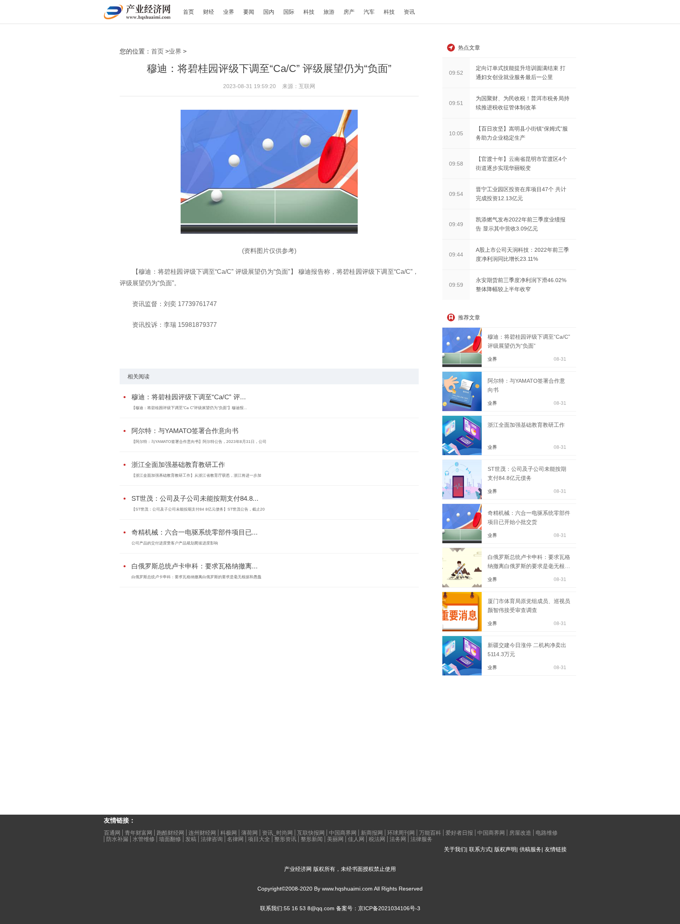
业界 (228, 12)
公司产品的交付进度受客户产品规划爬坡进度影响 (174, 543)
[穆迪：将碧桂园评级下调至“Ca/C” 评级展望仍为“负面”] (463, 365)
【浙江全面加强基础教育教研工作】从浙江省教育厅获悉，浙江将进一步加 (196, 475)
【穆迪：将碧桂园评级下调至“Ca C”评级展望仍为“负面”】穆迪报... (189, 408)
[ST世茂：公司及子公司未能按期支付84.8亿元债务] (463, 497)
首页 (188, 12)
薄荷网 (249, 833)
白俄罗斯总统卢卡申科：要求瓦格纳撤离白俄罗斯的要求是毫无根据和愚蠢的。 (529, 566)
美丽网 (335, 839)
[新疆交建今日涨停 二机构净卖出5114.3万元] (463, 673)
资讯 (409, 12)
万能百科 (430, 833)
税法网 (377, 839)
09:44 (456, 254)
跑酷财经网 (170, 833)
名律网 (235, 839)
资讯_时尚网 (277, 833)
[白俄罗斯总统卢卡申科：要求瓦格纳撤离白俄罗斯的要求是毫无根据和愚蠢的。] (463, 585)
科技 (308, 12)
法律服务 (421, 839)
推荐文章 (469, 317)
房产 (349, 12)
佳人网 (356, 839)
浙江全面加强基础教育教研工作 (178, 464)
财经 (208, 12)
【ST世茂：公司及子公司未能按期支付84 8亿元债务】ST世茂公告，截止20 (198, 509)
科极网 (228, 833)
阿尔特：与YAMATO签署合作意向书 (184, 431)
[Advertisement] (501, 733)
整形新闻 (312, 839)
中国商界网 (343, 833)
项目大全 (259, 839)
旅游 (328, 12)
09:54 (456, 194)
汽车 (369, 12)
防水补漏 (117, 839)
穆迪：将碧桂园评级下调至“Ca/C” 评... (188, 397)
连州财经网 (202, 833)
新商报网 (372, 833)
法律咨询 (212, 839)
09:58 (456, 163)
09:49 (456, 224)
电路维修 (547, 833)
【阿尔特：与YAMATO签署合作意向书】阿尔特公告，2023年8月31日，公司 (198, 441)
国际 (288, 12)
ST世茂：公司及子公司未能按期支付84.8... (195, 498)
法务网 (398, 839)
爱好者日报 (459, 833)
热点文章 (469, 47)
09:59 (456, 285)
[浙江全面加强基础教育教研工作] (463, 453)
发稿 (190, 839)
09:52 (456, 73)
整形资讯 (285, 839)
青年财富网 (138, 833)
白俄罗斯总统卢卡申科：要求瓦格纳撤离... (194, 566)
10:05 (456, 133)
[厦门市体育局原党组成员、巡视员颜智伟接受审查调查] (463, 629)
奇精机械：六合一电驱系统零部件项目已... (194, 532)
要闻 (248, 12)
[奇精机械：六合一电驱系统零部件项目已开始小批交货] (463, 541)
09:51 (456, 103)
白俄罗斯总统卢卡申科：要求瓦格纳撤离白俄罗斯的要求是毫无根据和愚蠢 (196, 577)
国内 (268, 12)
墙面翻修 (170, 839)
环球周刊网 (401, 833)
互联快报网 (311, 833)
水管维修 (144, 839)
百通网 (112, 833)
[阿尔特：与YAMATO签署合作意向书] (463, 409)
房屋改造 (520, 833)
